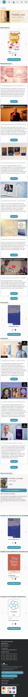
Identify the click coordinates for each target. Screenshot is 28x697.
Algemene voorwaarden (7, 678)
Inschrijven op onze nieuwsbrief (13, 672)
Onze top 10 (4, 302)
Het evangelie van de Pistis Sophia (17, 539)
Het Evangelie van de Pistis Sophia (17, 326)
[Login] (17, 2)
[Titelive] (14, 695)
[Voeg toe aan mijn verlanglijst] (15, 55)
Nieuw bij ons (4, 27)
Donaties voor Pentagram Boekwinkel (13, 596)
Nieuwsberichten (6, 63)
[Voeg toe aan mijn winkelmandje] (12, 55)
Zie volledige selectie (14, 59)
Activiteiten (4, 338)
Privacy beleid (5, 680)
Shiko (9, 51)
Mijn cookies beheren (10, 675)
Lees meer (14, 298)
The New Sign (11, 575)
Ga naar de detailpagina (13, 490)
